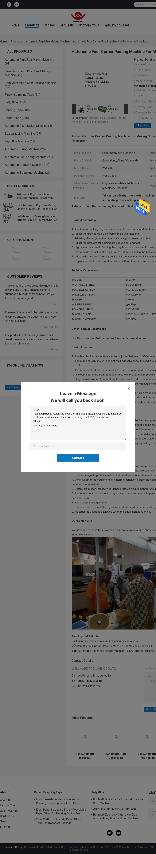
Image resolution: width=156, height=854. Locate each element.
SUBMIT (78, 458)
